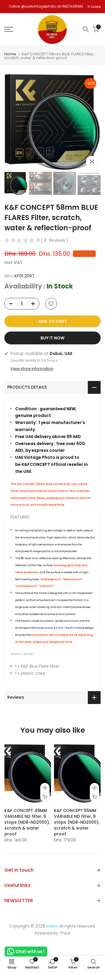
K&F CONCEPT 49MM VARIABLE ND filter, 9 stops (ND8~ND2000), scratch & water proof (27, 822)
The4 (65, 933)
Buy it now (52, 338)
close (95, 6)
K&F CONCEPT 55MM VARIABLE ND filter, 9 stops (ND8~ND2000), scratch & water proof (76, 822)
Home (10, 54)
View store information (31, 368)
